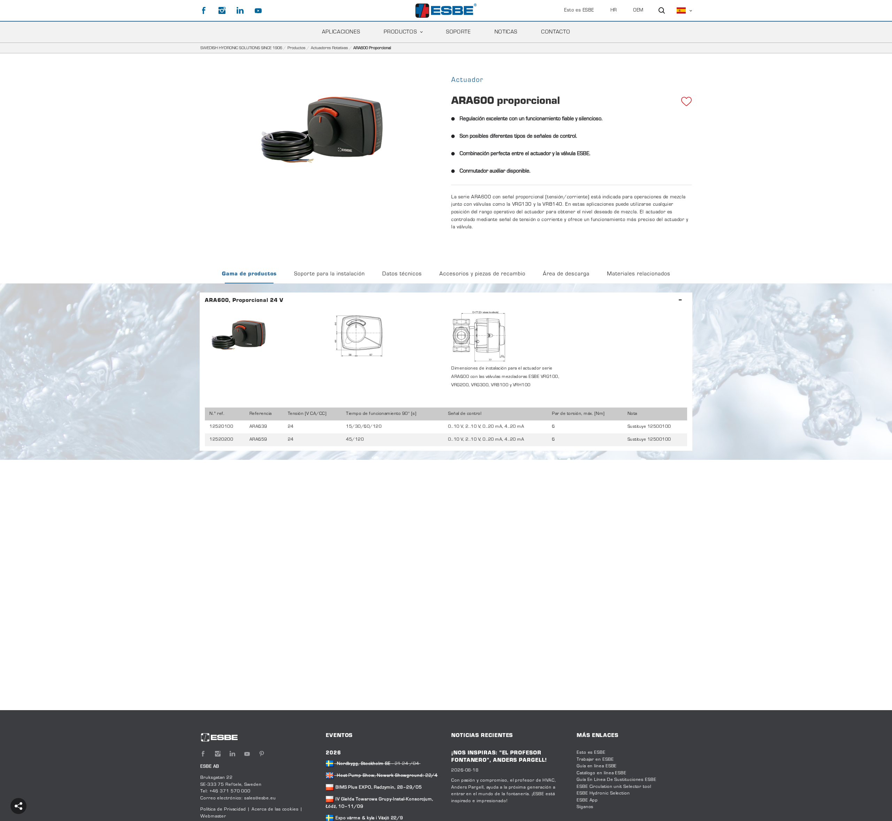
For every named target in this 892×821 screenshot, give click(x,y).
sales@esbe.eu (260, 798)
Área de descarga (566, 274)
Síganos (585, 807)
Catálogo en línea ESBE (601, 773)
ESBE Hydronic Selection (603, 793)
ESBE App (587, 800)
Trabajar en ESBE (595, 760)
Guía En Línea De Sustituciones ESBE (616, 780)
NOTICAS (505, 32)
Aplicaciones (341, 32)
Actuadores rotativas (329, 48)
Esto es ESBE (579, 10)
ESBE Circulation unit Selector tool (614, 787)
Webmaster (213, 816)
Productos (400, 32)
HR (613, 10)
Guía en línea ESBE (597, 766)
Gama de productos (249, 274)
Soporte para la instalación (329, 274)
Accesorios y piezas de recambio (482, 274)
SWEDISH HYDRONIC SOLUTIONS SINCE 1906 (241, 48)
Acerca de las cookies (275, 809)
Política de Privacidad (223, 809)
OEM (638, 10)
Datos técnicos (402, 274)
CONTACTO (555, 32)
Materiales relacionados (638, 274)
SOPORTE (458, 32)
